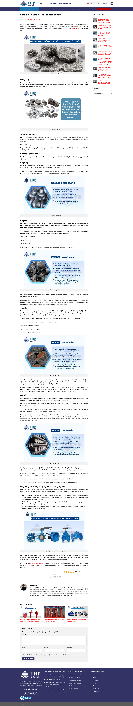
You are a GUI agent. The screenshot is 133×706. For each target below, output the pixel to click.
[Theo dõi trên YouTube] (36, 693)
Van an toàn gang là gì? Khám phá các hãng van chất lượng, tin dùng (104, 76)
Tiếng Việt (92, 3)
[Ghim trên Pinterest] (57, 577)
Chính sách (74, 9)
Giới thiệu (60, 9)
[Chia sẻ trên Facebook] (49, 577)
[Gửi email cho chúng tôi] (31, 693)
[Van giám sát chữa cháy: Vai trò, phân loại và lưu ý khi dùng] (54, 612)
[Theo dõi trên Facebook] (25, 693)
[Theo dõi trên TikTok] (28, 693)
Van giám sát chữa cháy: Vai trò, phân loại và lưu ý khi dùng (54, 620)
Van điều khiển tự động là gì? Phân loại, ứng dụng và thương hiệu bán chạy (105, 53)
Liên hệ (79, 9)
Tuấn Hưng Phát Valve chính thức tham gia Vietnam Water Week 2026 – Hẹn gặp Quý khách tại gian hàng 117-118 (105, 61)
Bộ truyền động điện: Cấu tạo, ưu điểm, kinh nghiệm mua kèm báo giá (105, 47)
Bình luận (25, 634)
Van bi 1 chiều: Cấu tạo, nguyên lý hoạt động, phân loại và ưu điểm (105, 40)
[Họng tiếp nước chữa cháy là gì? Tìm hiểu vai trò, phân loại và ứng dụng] (30, 612)
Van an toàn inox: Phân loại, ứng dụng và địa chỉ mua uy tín (104, 69)
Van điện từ (96, 691)
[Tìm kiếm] (72, 3)
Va (94, 677)
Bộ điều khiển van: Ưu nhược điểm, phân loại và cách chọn (76, 620)
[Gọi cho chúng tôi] (33, 693)
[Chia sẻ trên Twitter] (51, 577)
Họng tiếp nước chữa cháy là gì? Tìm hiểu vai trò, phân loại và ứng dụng (30, 620)
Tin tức (69, 9)
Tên (23, 647)
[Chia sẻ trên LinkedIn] (60, 577)
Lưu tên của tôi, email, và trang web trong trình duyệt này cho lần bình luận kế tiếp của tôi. (46, 655)
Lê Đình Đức (37, 19)
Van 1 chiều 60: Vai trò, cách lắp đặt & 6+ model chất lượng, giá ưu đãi (104, 82)
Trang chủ (55, 9)
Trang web (69, 647)
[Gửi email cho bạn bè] (54, 577)
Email (46, 647)
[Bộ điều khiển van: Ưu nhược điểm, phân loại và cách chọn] (77, 612)
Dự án (65, 9)
